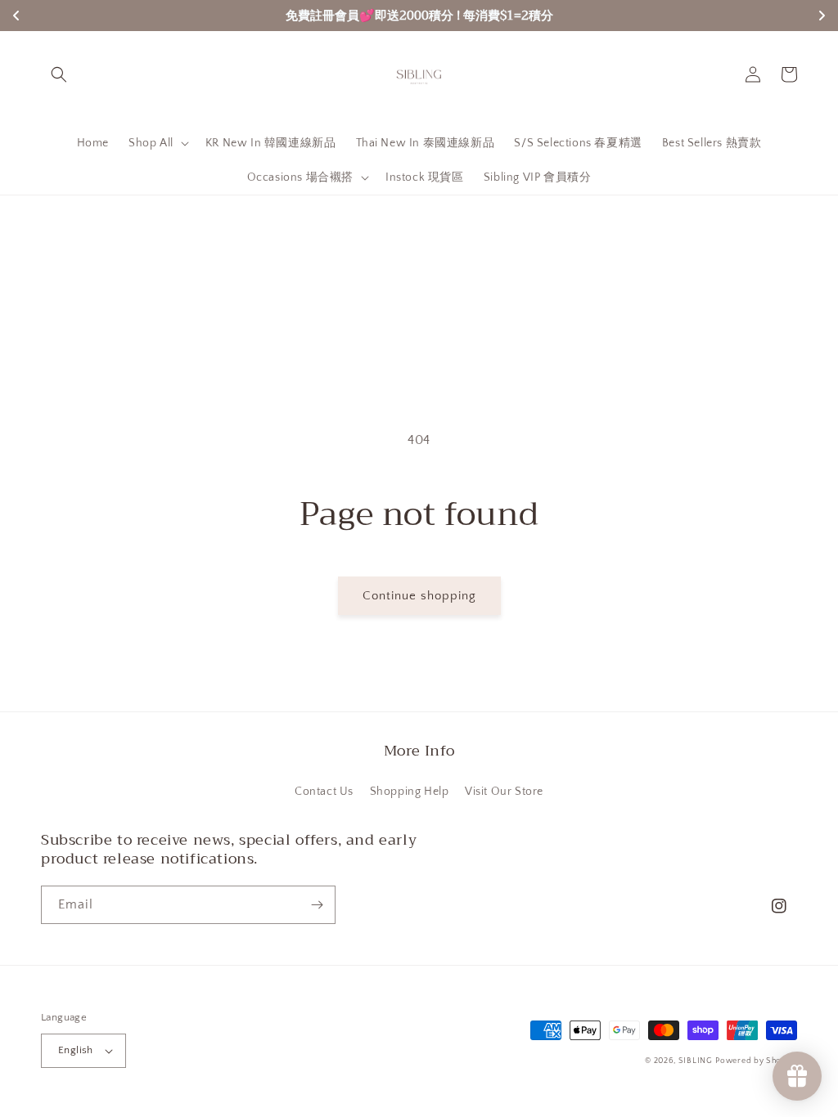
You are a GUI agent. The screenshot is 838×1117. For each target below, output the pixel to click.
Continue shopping (419, 596)
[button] (59, 74)
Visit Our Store (504, 791)
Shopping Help (409, 791)
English (75, 1050)
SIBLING (695, 1060)
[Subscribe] (317, 905)
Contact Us (324, 791)
